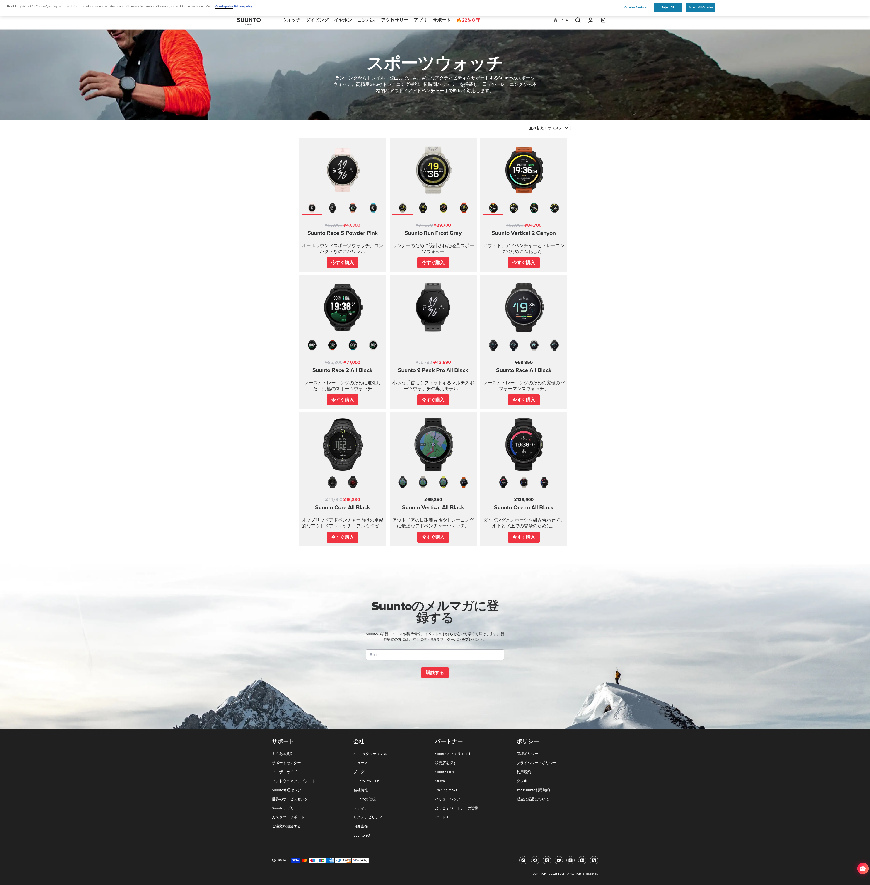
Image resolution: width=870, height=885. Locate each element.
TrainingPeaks (446, 790)
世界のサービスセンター (292, 799)
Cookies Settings (635, 7)
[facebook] (535, 860)
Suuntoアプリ (283, 808)
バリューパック (447, 799)
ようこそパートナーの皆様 (456, 808)
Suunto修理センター (288, 790)
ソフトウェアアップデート (293, 781)
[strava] (594, 860)
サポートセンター (286, 763)
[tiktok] (570, 860)
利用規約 (524, 772)
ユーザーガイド (284, 772)
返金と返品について (533, 799)
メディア (360, 808)
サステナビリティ (367, 817)
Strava (440, 781)
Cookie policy (224, 6)
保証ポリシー (527, 754)
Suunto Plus (444, 772)
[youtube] (559, 860)
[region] (435, 8)
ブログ (358, 772)
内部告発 (360, 826)
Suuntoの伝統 (364, 799)
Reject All (668, 7)
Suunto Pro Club (366, 781)
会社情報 (360, 790)
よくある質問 (283, 754)
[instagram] (523, 860)
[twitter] (547, 860)
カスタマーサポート (288, 817)
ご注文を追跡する (286, 826)
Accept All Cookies (700, 7)
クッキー (524, 781)
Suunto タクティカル (370, 754)
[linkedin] (582, 860)
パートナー (444, 817)
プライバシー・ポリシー (536, 763)
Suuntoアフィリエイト (453, 754)
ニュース (360, 763)
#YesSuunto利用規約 (533, 790)
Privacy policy (243, 6)
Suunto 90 (361, 835)
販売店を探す (446, 763)
